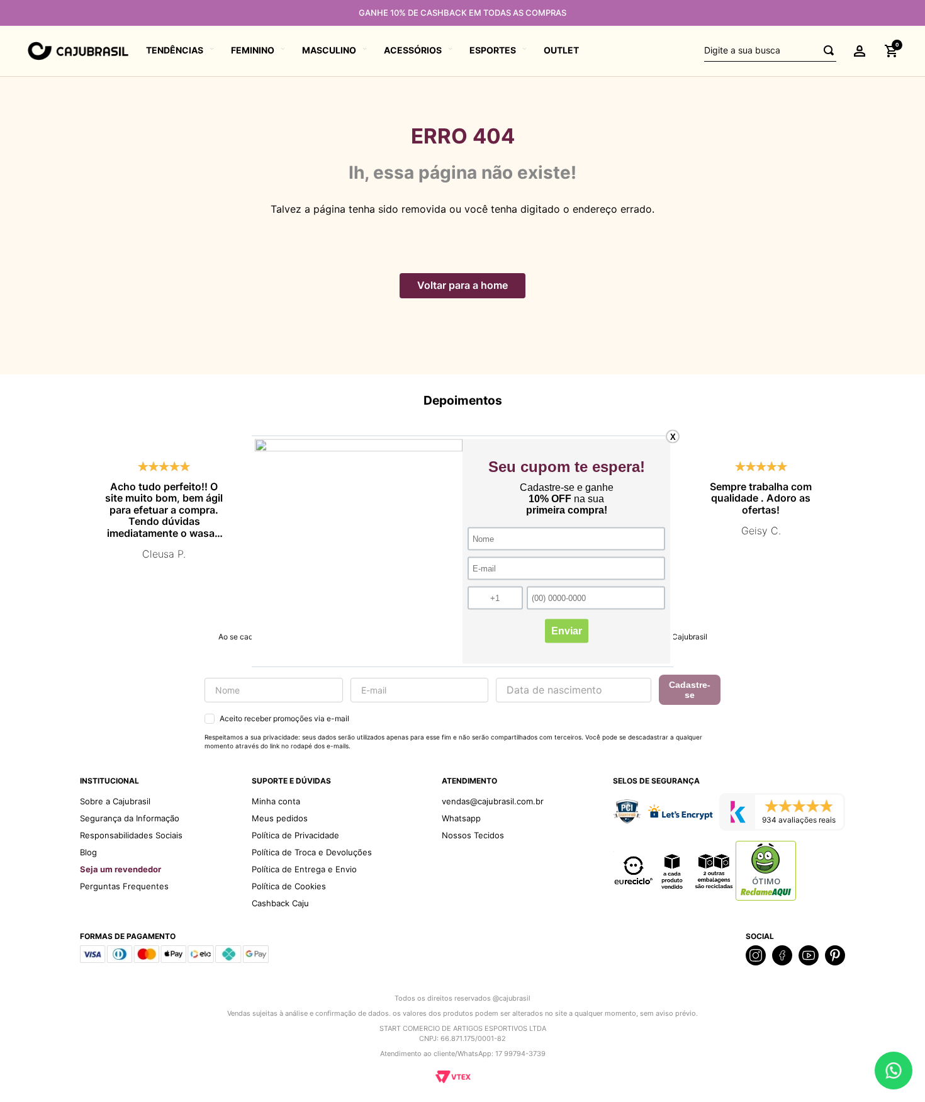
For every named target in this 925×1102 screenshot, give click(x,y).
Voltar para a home (462, 285)
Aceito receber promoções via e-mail (284, 718)
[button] (859, 51)
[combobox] (770, 51)
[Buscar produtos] (825, 50)
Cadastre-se (689, 690)
